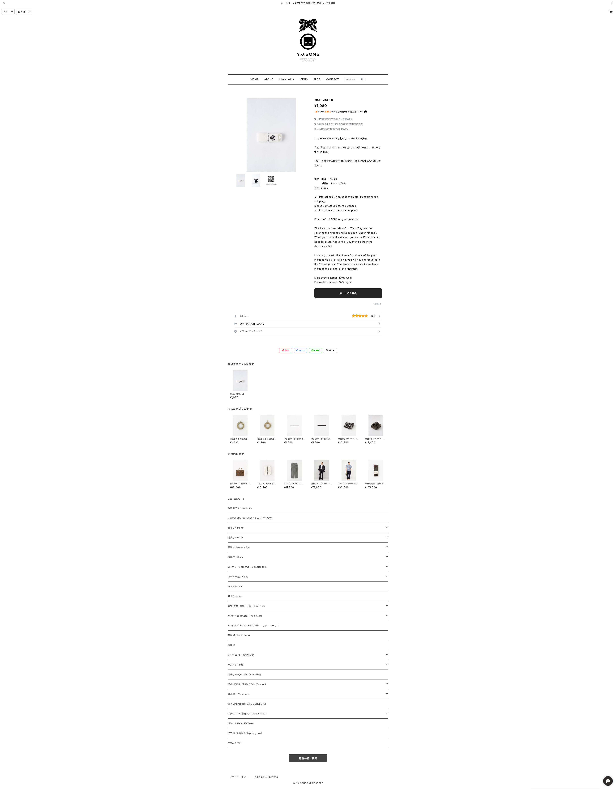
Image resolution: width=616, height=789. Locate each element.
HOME (254, 79)
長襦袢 (231, 645)
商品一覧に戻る (308, 758)
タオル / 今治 (234, 743)
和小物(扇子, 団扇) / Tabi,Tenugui (247, 684)
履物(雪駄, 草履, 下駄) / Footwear (246, 606)
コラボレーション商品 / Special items (248, 566)
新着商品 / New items (240, 508)
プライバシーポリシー (239, 777)
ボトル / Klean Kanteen (241, 723)
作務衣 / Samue (236, 557)
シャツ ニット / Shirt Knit (241, 654)
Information (286, 79)
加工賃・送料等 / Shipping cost (245, 733)
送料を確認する (345, 119)
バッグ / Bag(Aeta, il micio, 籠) (245, 615)
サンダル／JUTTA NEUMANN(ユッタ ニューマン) (254, 625)
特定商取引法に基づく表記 (266, 777)
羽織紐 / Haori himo (239, 635)
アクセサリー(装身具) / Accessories (247, 713)
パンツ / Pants (235, 664)
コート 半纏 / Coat (238, 576)
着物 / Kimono (236, 527)
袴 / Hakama (235, 586)
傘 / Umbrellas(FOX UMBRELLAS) (247, 703)
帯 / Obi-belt (235, 596)
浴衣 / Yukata (235, 537)
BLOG (317, 79)
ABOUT (268, 79)
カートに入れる (348, 293)
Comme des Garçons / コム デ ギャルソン (250, 518)
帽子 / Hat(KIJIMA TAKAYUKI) (244, 674)
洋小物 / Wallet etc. (239, 694)
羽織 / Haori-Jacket (239, 547)
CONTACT (332, 79)
